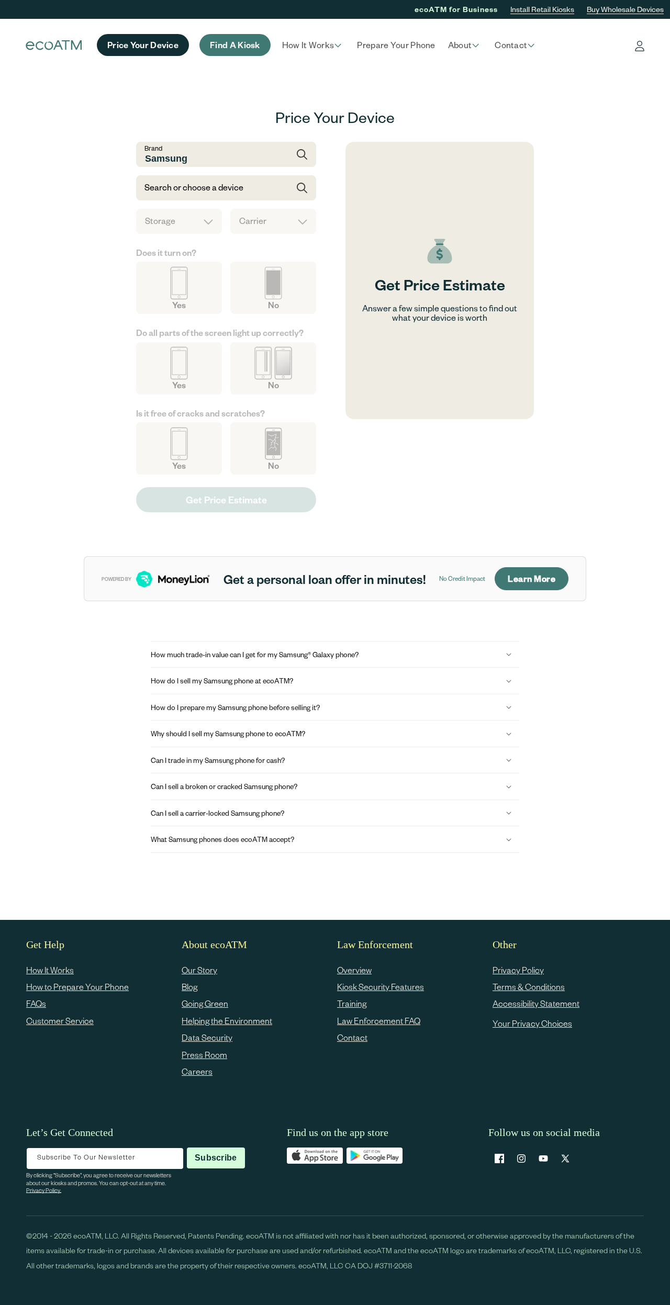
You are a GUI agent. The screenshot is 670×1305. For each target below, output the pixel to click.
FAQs (36, 1003)
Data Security (207, 1037)
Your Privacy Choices (532, 1023)
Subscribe (216, 1157)
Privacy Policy (518, 969)
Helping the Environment (227, 1020)
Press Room (204, 1054)
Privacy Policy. (43, 1190)
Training (351, 1003)
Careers (197, 1071)
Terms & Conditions (529, 986)
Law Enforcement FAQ (378, 1020)
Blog (189, 986)
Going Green (205, 1003)
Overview (354, 969)
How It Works (50, 969)
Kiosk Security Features (380, 986)
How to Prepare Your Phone (77, 986)
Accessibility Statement (536, 1003)
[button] (313, 45)
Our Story (199, 969)
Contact (352, 1037)
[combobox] (226, 154)
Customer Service (60, 1020)
